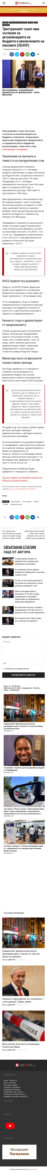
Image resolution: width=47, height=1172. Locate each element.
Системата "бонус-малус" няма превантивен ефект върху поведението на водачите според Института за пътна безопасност (24, 811)
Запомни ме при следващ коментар (17, 669)
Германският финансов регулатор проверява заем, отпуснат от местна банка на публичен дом (23, 726)
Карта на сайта (32, 1169)
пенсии (5, 504)
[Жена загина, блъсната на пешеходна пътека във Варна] (23, 1026)
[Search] (44, 3)
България (6, 575)
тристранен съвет (16, 504)
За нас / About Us (10, 1080)
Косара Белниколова (11, 49)
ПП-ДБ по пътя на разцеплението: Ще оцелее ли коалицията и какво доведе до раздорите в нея (29, 583)
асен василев (26, 501)
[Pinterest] (22, 54)
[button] (4, 3)
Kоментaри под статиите (13, 1092)
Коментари (6, 613)
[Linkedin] (32, 54)
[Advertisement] (23, 113)
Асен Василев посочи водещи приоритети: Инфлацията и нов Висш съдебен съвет (30, 572)
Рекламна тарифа (10, 1085)
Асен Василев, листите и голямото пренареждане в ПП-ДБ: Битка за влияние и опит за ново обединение (29, 610)
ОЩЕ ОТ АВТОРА (17, 552)
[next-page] (7, 629)
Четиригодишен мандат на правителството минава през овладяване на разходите (26, 561)
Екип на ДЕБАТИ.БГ (8, 960)
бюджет (36, 501)
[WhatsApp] (27, 54)
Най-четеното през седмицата (18, 22)
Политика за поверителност (15, 1094)
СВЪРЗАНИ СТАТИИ (20, 547)
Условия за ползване (12, 1087)
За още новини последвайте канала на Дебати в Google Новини (22, 479)
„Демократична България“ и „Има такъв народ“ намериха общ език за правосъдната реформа (34, 534)
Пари (35, 22)
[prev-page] (3, 629)
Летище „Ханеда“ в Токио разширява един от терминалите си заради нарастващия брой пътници (23, 848)
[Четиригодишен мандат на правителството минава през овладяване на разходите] (8, 561)
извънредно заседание (14, 149)
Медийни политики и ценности (15, 1096)
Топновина (6, 25)
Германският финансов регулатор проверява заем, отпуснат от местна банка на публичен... (20, 954)
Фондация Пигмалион (12, 1089)
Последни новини (8, 995)
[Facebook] (11, 54)
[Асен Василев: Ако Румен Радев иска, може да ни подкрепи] (8, 621)
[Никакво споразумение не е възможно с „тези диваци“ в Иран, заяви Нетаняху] (23, 981)
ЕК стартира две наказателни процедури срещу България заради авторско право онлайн (11, 534)
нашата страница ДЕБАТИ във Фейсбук (22, 489)
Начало (4, 19)
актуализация (15, 501)
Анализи (5, 564)
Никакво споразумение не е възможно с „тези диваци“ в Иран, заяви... (23, 1000)
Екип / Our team (10, 1083)
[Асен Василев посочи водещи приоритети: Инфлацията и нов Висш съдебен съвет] (8, 572)
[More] (38, 54)
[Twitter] (17, 54)
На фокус (13, 19)
